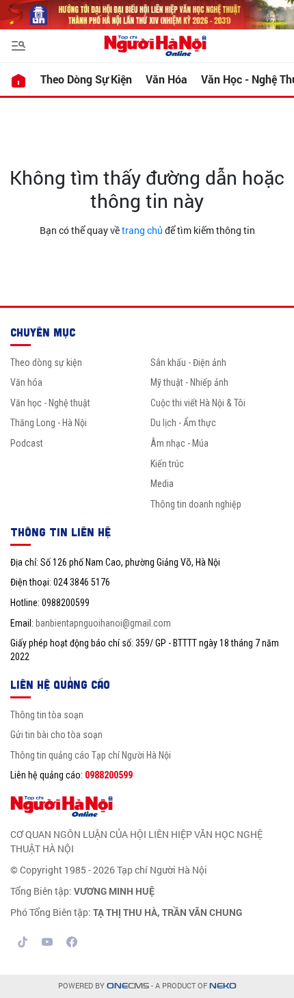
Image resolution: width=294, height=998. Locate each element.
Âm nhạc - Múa (179, 443)
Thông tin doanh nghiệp (195, 504)
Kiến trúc (167, 463)
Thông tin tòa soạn (46, 714)
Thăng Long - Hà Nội (48, 422)
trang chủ (142, 230)
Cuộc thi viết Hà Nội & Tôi (197, 402)
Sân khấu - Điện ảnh (188, 362)
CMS (128, 986)
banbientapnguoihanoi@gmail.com (103, 623)
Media (162, 483)
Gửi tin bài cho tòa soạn (56, 734)
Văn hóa (166, 79)
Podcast (26, 443)
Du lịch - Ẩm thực (183, 422)
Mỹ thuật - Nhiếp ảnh (189, 382)
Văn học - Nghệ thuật (50, 402)
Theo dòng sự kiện (86, 79)
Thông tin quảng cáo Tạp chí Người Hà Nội (90, 755)
